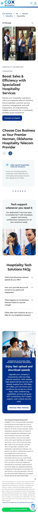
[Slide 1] (13, 191)
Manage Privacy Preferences (19, 509)
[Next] (10, 153)
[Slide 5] (22, 191)
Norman (25, 13)
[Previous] (4, 153)
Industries (9, 16)
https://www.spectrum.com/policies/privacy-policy (18, 502)
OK (17, 13)
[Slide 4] (20, 191)
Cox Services (7, 13)
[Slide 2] (15, 191)
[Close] (35, 479)
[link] (2, 3)
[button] (31, 3)
